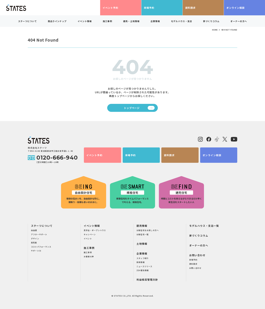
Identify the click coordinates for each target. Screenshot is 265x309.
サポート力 (36, 250)
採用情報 (140, 262)
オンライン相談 (235, 8)
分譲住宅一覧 (142, 234)
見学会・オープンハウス (95, 230)
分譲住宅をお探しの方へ (147, 230)
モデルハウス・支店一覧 (204, 226)
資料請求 (190, 8)
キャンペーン (90, 234)
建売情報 (141, 226)
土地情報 (141, 243)
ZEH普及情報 (142, 270)
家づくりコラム (211, 21)
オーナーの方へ (238, 21)
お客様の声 (89, 256)
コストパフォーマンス (41, 246)
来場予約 (149, 8)
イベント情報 (92, 226)
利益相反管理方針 (147, 279)
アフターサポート (39, 234)
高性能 (34, 242)
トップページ (132, 108)
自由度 (34, 230)
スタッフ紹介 (142, 258)
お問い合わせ (197, 255)
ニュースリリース (144, 266)
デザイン (35, 238)
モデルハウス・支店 (181, 21)
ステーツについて (42, 226)
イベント (88, 238)
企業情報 (141, 253)
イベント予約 (110, 8)
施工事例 (89, 248)
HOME (215, 29)
